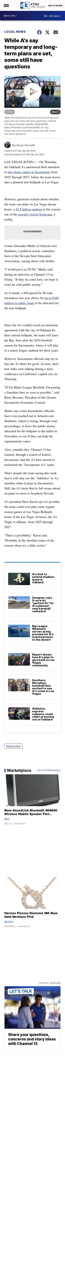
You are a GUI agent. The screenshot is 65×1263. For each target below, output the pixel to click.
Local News (15, 31)
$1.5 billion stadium (29, 209)
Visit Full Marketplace (49, 770)
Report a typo (13, 746)
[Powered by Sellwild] (55, 983)
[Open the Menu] (6, 5)
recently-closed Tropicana (35, 214)
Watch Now (54, 6)
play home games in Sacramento (29, 172)
